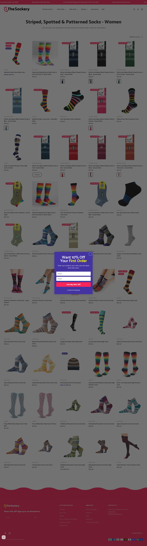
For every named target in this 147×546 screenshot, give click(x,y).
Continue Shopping (73, 290)
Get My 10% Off (73, 284)
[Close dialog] (90, 253)
